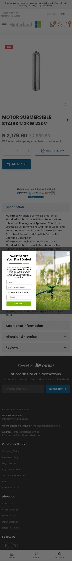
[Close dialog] (68, 253)
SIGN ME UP (18, 304)
